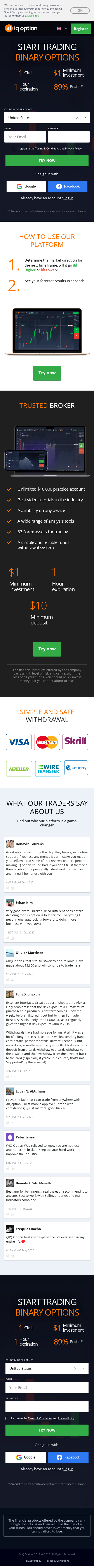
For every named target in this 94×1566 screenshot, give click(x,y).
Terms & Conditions (47, 148)
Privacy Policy (73, 148)
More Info (33, 15)
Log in (68, 198)
